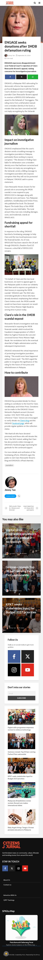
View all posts (10, 496)
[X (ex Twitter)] (27, 656)
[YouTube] (27, 669)
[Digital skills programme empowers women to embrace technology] (21, 541)
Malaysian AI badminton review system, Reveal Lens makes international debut (19, 803)
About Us (6, 880)
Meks (23, 955)
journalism (9, 465)
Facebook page (18, 423)
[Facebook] (14, 656)
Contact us (7, 885)
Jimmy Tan (11, 55)
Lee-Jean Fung (13, 553)
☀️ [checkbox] (6, 954)
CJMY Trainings (8, 900)
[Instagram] (14, 669)
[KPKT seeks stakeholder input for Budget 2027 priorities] (21, 615)
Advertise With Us (10, 895)
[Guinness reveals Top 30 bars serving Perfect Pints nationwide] (21, 578)
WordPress (36, 955)
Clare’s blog (24, 420)
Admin (11, 590)
